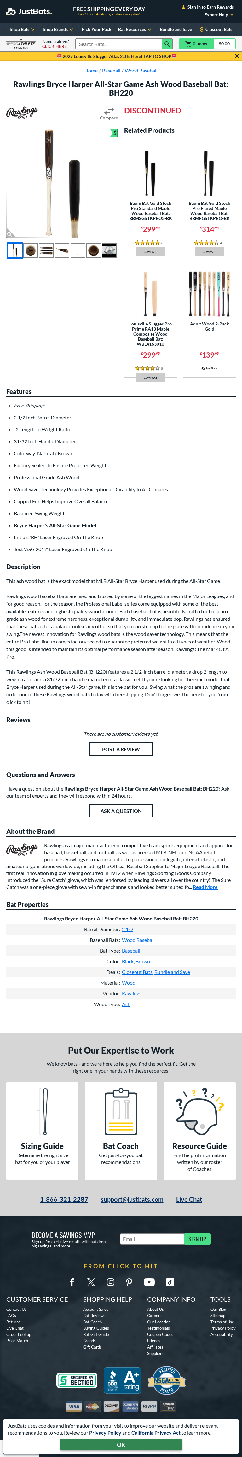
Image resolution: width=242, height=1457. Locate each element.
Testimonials (158, 1328)
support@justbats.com (132, 1199)
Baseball (131, 950)
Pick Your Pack (97, 29)
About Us (155, 1309)
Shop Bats (19, 29)
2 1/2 (127, 929)
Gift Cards (92, 1347)
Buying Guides (96, 1328)
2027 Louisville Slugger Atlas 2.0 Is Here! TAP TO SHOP (116, 56)
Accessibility (221, 1334)
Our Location (158, 1321)
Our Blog (218, 1309)
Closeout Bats (218, 29)
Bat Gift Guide (96, 1334)
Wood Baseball (138, 940)
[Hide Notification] (237, 56)
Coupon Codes (160, 1334)
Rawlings (131, 993)
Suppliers (155, 1353)
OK (121, 1444)
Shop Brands (55, 29)
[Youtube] (149, 1282)
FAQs (11, 1315)
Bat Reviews (94, 1315)
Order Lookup (18, 1334)
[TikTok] (170, 1282)
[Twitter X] (91, 1282)
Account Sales (95, 1309)
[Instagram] (110, 1282)
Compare (109, 117)
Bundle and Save (176, 29)
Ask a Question (121, 811)
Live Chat (189, 1199)
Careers (154, 1315)
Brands (89, 1340)
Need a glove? (55, 44)
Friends (153, 1340)
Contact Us (16, 1309)
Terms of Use (222, 1321)
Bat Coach (92, 1321)
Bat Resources (132, 29)
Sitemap (217, 1315)
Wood (128, 983)
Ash (126, 1004)
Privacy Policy (105, 1433)
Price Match (17, 1340)
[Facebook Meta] (72, 1282)
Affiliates (155, 1347)
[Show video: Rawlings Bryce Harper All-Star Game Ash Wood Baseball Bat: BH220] (109, 250)
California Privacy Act (156, 1433)
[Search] (167, 43)
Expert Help (216, 14)
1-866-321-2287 (64, 1199)
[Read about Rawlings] (22, 113)
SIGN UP (197, 1239)
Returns (13, 1321)
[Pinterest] (129, 1282)
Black (128, 961)
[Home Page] (29, 11)
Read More (205, 887)
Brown (142, 961)
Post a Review (121, 749)
